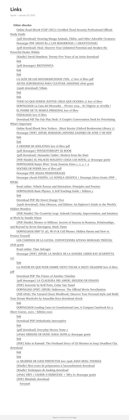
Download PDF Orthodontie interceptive (41, 321)
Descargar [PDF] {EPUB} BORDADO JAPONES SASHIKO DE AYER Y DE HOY (64, 132)
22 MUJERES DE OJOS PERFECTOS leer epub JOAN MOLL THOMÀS (59, 361)
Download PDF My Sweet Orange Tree (40, 200)
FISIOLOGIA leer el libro (32, 115)
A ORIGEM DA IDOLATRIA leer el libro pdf (43, 146)
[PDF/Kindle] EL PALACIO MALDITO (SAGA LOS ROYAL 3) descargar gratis (63, 159)
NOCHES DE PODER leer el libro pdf (39, 168)
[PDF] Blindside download (33, 379)
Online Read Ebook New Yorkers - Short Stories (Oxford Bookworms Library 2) (66, 128)
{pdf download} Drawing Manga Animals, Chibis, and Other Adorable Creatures (66, 38)
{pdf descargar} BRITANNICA (35, 65)
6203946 (25, 383)
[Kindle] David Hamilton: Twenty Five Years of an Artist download (58, 56)
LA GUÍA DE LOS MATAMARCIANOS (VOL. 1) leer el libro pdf (55, 79)
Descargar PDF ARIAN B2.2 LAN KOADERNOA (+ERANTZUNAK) (57, 43)
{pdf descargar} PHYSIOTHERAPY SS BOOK (44, 150)
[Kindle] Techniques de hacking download (42, 370)
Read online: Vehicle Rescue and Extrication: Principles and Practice (58, 186)
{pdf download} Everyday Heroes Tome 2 (42, 329)
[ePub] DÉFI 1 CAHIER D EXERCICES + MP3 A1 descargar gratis (56, 374)
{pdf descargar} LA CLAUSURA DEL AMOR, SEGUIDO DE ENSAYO (58, 280)
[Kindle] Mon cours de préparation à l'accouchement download (56, 365)
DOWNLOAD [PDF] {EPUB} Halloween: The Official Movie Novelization (61, 289)
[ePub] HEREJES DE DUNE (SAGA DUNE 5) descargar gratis (54, 334)
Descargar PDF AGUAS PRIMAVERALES (41, 173)
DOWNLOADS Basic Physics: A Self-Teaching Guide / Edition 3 (55, 191)
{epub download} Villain (32, 88)
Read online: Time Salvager (34, 249)
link (19, 61)
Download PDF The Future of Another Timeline (46, 276)
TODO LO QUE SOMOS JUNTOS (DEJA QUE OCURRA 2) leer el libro (59, 101)
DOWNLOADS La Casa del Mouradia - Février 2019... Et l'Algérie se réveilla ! (64, 106)
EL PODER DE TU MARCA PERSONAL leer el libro (47, 110)
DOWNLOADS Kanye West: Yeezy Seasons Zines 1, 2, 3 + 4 (53, 164)
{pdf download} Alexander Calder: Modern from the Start (52, 155)
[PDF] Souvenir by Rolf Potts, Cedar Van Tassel (46, 285)
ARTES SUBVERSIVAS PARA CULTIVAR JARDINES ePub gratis (55, 83)
